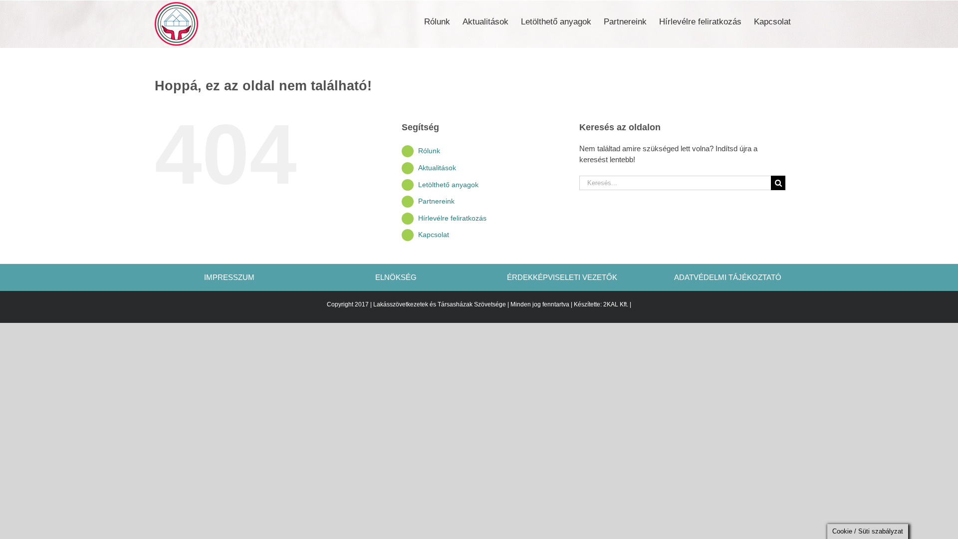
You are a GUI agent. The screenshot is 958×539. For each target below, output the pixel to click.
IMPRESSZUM (230, 277)
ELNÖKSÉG (396, 277)
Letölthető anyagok (448, 185)
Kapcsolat (433, 235)
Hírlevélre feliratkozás (452, 218)
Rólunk (429, 151)
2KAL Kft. (615, 304)
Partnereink (436, 201)
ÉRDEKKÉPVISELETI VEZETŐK (562, 277)
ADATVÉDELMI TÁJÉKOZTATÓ (727, 277)
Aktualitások (437, 168)
